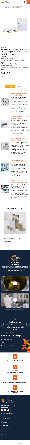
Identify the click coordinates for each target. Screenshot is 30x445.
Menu (24, 2)
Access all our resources (14, 311)
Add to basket (15, 77)
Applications (5, 422)
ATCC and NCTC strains (12, 6)
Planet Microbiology (7, 418)
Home (2, 6)
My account (5, 431)
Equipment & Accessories (8, 413)
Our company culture (7, 427)
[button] (26, 14)
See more (15, 329)
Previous (2, 228)
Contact (4, 434)
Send (25, 342)
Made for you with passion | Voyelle (15, 443)
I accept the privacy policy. (8, 345)
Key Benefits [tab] (10, 86)
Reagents (5, 6)
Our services (5, 425)
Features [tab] (20, 86)
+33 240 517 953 (4, 407)
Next (28, 228)
